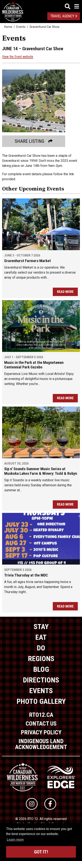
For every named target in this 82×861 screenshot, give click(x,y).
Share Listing (29, 141)
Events (20, 26)
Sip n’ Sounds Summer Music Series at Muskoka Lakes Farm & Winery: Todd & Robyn (40, 471)
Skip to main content (41, 5)
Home (8, 26)
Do (41, 648)
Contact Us (41, 723)
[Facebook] (50, 804)
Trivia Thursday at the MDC (26, 575)
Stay (41, 626)
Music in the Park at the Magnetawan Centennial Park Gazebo (33, 364)
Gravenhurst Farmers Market (27, 261)
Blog (41, 669)
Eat (41, 637)
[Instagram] (32, 804)
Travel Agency (62, 16)
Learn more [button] (15, 839)
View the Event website (17, 57)
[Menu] (72, 6)
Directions (41, 680)
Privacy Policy (41, 732)
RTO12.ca (41, 714)
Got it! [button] (41, 852)
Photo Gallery (41, 701)
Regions (41, 658)
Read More (65, 292)
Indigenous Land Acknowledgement (41, 744)
